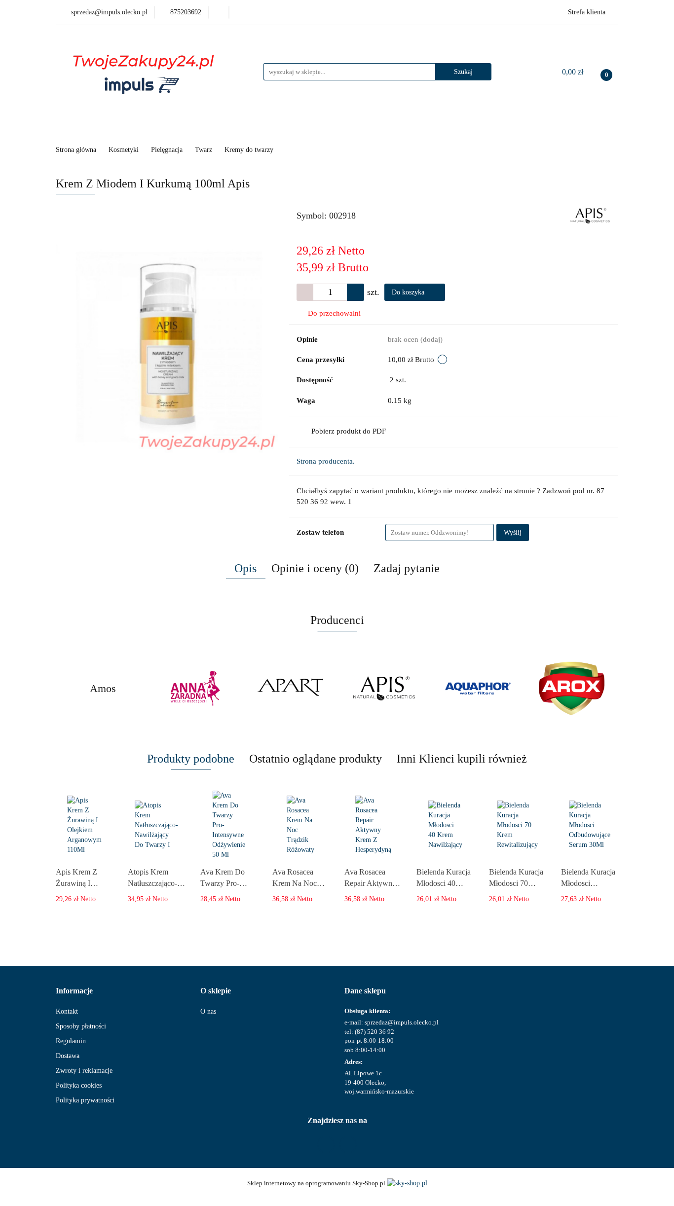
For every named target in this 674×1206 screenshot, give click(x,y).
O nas (208, 1011)
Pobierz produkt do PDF (348, 431)
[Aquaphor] (384, 689)
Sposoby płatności (81, 1026)
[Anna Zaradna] (103, 689)
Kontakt (67, 1011)
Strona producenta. (326, 461)
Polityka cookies (79, 1085)
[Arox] (477, 689)
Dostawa (67, 1056)
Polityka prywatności (85, 1100)
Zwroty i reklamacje (84, 1070)
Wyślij (513, 532)
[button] (74, 991)
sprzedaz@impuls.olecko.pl (402, 1022)
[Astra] (571, 689)
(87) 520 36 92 (374, 1031)
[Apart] (196, 689)
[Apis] (590, 215)
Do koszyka (409, 292)
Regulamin (71, 1041)
